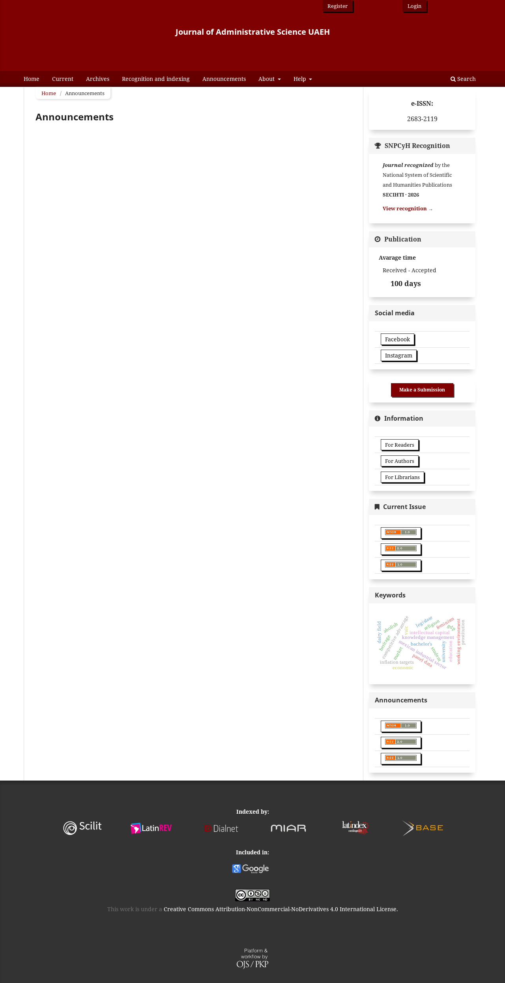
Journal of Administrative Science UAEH (253, 31)
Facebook (397, 339)
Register (337, 5)
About (267, 78)
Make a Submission (422, 389)
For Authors (399, 460)
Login (414, 5)
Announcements (224, 78)
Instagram (398, 355)
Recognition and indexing (156, 78)
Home (31, 78)
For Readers (399, 444)
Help (301, 78)
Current (62, 78)
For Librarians (402, 477)
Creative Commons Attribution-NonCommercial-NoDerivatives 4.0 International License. (281, 909)
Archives (97, 78)
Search (466, 78)
